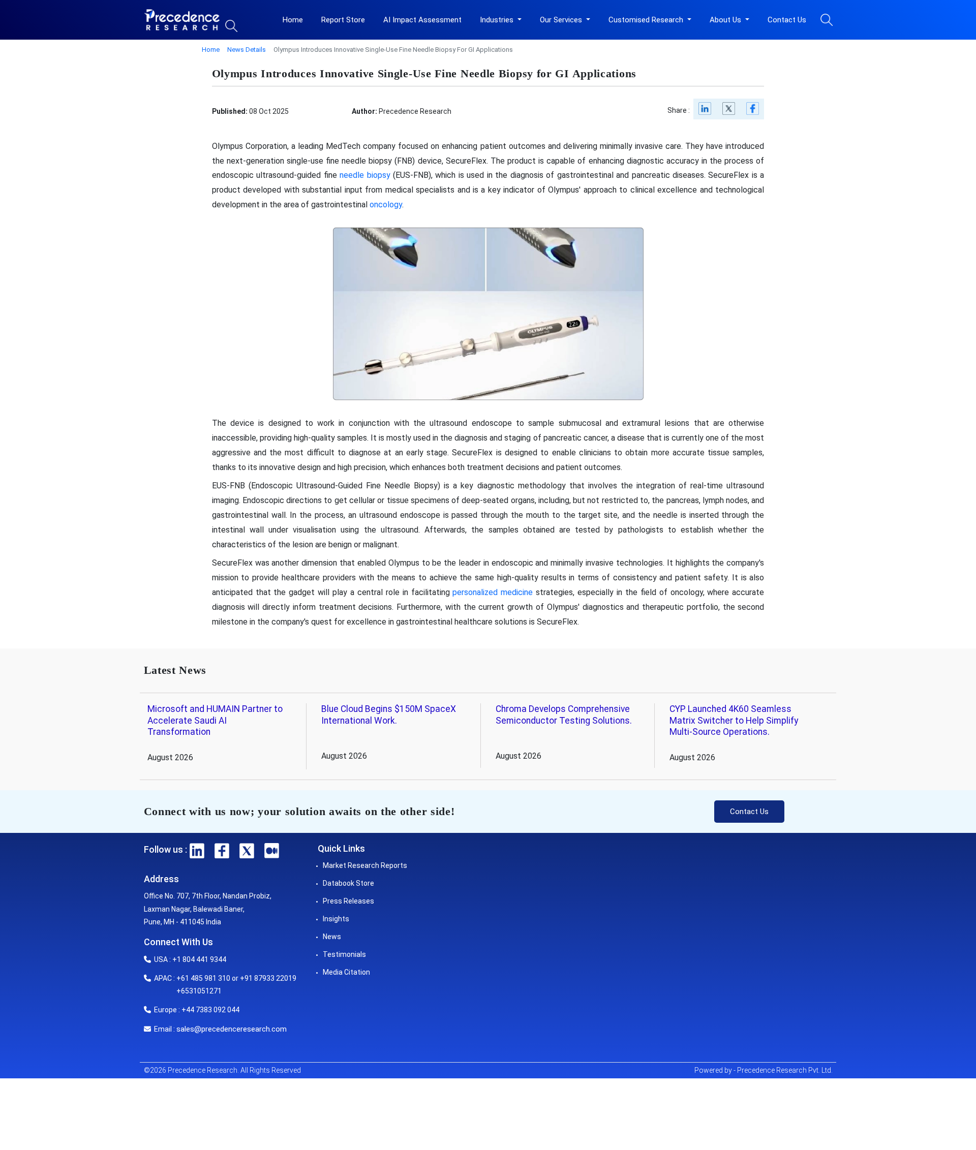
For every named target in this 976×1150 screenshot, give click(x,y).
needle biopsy (365, 175)
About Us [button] (726, 19)
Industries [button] (497, 19)
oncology (386, 204)
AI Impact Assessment (422, 19)
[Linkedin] (705, 111)
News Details (246, 49)
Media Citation (346, 972)
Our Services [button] (562, 19)
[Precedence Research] (182, 20)
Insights (336, 919)
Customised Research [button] (646, 19)
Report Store (343, 19)
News (332, 937)
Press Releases (348, 901)
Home (293, 19)
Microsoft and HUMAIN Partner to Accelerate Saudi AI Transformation (215, 720)
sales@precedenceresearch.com (231, 1029)
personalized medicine (492, 592)
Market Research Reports (365, 865)
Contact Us (787, 19)
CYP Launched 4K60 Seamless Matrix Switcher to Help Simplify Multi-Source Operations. (733, 720)
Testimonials (344, 954)
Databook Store (348, 883)
